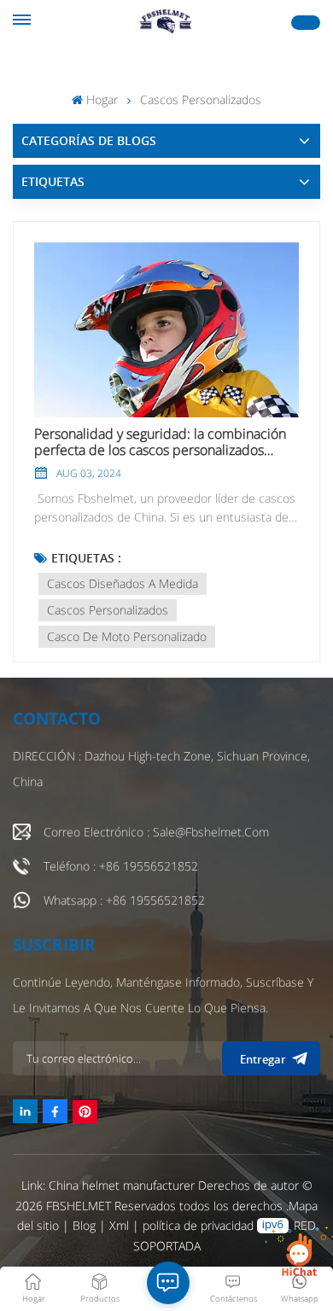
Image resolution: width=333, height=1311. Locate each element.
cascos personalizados (107, 610)
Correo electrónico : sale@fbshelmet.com (156, 832)
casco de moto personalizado (127, 636)
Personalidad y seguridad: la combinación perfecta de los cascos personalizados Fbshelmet (160, 442)
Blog (86, 1225)
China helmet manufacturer (122, 1185)
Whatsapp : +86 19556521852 (124, 900)
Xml (119, 1225)
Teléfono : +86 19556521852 (121, 866)
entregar (263, 1059)
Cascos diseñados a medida (122, 583)
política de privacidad (198, 1225)
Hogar (101, 99)
